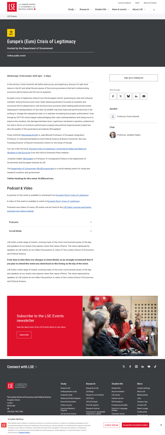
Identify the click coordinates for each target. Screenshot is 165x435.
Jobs (139, 398)
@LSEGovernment (45, 168)
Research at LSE (92, 388)
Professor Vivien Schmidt (128, 116)
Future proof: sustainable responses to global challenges (95, 414)
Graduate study (66, 395)
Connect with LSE (20, 366)
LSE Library (116, 395)
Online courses (66, 405)
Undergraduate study (69, 391)
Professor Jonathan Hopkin (128, 135)
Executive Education (68, 402)
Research (84, 9)
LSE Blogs (90, 391)
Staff (137, 3)
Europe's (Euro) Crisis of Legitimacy (72, 195)
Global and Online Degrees (71, 398)
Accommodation (118, 391)
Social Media (15, 231)
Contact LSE (142, 405)
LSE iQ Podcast (92, 402)
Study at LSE (65, 388)
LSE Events (12, 16)
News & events (119, 9)
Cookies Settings (143, 388)
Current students (124, 3)
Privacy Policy (24, 432)
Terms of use (142, 415)
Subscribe (24, 335)
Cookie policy (142, 412)
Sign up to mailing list (133, 78)
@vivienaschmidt (29, 135)
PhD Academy (117, 402)
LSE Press (90, 398)
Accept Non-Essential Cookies (135, 425)
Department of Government (23, 168)
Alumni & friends (150, 3)
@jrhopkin (28, 158)
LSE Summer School (68, 414)
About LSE (138, 9)
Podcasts (13, 222)
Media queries (142, 395)
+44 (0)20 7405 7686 (15, 412)
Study (71, 9)
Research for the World (95, 395)
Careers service (117, 398)
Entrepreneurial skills (119, 405)
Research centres (93, 408)
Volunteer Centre (118, 414)
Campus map (142, 402)
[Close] (161, 425)
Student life (100, 9)
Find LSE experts (92, 405)
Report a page (142, 408)
